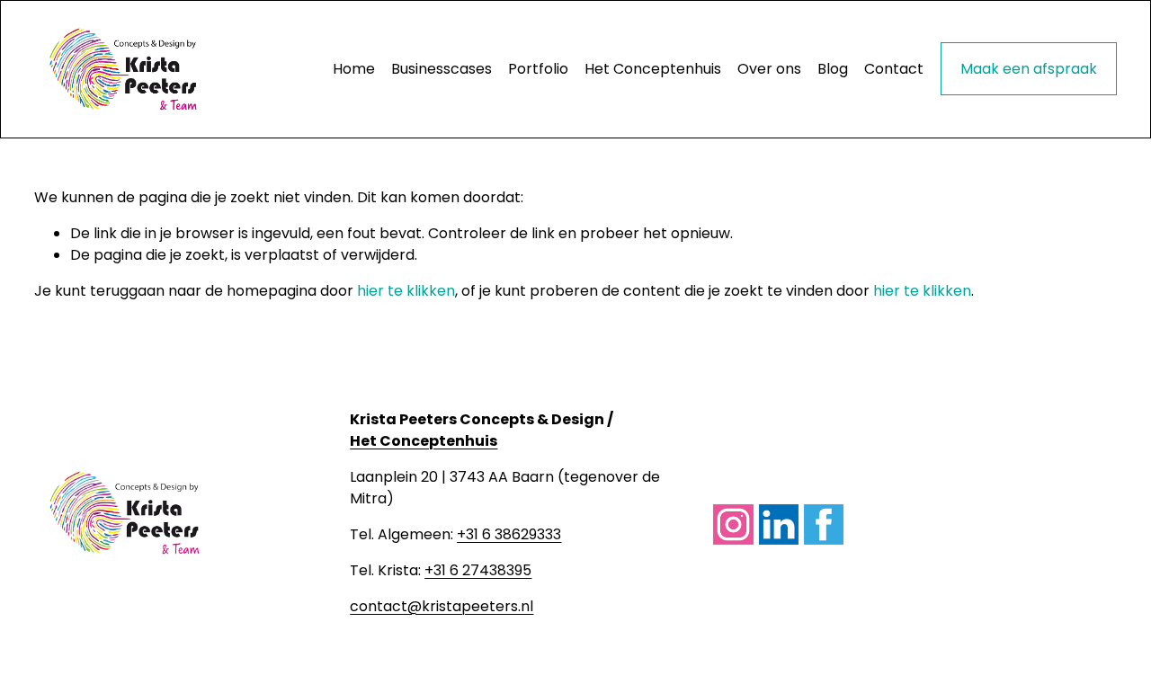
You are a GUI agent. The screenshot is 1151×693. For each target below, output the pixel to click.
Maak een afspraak (1028, 68)
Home (354, 68)
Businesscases (441, 68)
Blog (832, 68)
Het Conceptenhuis (652, 68)
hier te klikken (406, 290)
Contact (893, 68)
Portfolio (538, 68)
